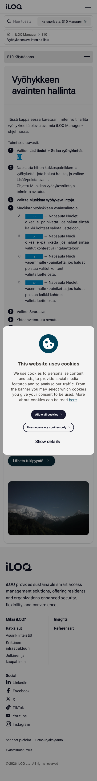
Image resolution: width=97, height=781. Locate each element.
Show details (47, 441)
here (73, 399)
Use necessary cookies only (46, 427)
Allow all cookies (46, 414)
